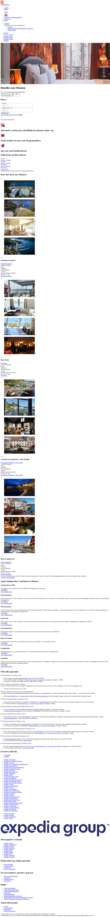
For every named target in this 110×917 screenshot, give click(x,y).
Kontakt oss (7, 19)
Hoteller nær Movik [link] (9, 770)
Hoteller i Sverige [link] (9, 846)
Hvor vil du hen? (5, 92)
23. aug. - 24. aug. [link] (6, 160)
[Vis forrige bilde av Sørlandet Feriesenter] (1, 257)
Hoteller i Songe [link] (8, 787)
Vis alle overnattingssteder (8, 577)
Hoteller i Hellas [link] (8, 852)
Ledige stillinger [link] (8, 908)
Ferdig (20, 115)
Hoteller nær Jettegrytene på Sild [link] (13, 780)
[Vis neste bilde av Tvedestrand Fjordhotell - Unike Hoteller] (2, 456)
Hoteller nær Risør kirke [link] (10, 798)
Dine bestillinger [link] (8, 864)
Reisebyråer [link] (7, 881)
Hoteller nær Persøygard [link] (10, 810)
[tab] (7, 755)
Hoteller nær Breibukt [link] (10, 778)
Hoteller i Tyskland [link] (9, 857)
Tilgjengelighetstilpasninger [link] (11, 891)
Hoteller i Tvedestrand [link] (10, 806)
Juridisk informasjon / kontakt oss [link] (13, 896)
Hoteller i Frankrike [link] (9, 855)
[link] (18, 8)
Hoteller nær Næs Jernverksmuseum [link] (14, 767)
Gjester (3, 95)
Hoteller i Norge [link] (8, 39)
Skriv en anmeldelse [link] (9, 869)
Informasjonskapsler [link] (9, 894)
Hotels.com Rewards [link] (9, 911)
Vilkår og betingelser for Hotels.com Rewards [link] (16, 899)
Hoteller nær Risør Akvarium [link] (12, 769)
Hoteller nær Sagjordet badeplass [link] (13, 792)
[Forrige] (1, 668)
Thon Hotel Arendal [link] (38, 709)
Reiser (6, 20)
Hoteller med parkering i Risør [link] (12, 781)
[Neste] (2, 668)
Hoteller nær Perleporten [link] (10, 772)
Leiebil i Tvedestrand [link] (10, 816)
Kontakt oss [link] (7, 867)
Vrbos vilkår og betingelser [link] (11, 890)
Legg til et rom (5, 113)
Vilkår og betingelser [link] (9, 888)
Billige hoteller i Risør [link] (10, 801)
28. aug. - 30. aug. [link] (6, 166)
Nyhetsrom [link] (7, 878)
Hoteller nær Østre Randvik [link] (11, 807)
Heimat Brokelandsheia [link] (41, 696)
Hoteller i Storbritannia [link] (10, 844)
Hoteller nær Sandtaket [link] (10, 789)
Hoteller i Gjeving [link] (9, 762)
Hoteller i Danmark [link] (9, 848)
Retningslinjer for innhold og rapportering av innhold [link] (18, 897)
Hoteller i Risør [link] (8, 36)
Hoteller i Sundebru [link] (9, 793)
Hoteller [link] (6, 33)
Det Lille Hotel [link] (24, 678)
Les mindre (4, 590)
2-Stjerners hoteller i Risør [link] (11, 776)
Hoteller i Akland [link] (8, 784)
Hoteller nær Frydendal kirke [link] (12, 800)
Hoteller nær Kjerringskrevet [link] (12, 797)
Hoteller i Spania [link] (8, 849)
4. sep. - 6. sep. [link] (5, 169)
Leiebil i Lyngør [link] (8, 818)
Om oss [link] (6, 906)
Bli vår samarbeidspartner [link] (11, 876)
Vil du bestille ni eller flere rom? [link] (9, 115)
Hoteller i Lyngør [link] (8, 795)
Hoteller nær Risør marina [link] (11, 804)
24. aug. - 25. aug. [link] (6, 163)
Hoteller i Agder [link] (8, 37)
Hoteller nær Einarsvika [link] (10, 766)
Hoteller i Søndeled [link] (9, 773)
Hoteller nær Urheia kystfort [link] (11, 790)
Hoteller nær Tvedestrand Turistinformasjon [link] (16, 764)
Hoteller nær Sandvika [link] (10, 809)
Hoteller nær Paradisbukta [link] (11, 786)
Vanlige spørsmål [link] (8, 866)
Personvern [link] (7, 893)
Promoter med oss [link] (9, 879)
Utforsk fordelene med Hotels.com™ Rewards (20, 28)
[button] (55, 751)
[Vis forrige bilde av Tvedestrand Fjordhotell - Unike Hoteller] (1, 456)
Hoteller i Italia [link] (8, 851)
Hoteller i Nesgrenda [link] (9, 759)
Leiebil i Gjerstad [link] (8, 815)
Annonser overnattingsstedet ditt (13, 17)
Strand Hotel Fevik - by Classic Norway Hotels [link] (38, 680)
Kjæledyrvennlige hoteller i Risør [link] (13, 803)
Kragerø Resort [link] (27, 740)
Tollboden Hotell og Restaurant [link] (12, 711)
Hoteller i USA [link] (8, 854)
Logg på (7, 23)
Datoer (2, 94)
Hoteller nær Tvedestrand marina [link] (13, 761)
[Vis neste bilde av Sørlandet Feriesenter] (2, 257)
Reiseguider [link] (7, 909)
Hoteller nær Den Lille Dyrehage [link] (13, 783)
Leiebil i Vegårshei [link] (9, 813)
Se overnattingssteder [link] (6, 592)
